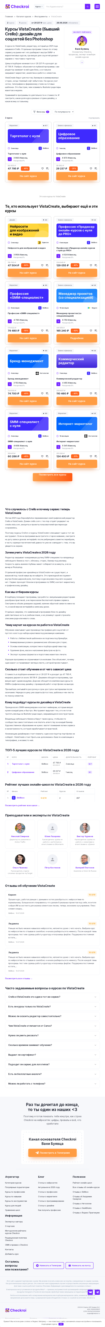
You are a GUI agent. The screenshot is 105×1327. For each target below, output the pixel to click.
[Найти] (87, 6)
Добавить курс (12, 1254)
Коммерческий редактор (69, 378)
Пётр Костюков (52, 867)
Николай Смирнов (20, 836)
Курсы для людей (13, 1206)
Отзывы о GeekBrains (82, 1208)
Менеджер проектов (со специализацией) (68, 314)
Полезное (79, 1176)
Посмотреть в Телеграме (55, 1152)
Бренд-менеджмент (18, 378)
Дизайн (12, 220)
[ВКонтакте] (90, 1292)
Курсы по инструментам (16, 1201)
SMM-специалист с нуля (20, 441)
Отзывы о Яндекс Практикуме (86, 1213)
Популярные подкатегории (17, 1187)
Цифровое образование (68, 154)
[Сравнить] (47, 168)
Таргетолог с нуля (17, 154)
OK (61, 1324)
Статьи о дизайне (46, 1206)
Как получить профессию (49, 1210)
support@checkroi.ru (93, 1313)
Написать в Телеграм (50, 1265)
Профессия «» (75, 249)
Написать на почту (81, 1265)
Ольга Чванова (20, 867)
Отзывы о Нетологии (82, 1203)
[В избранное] (42, 168)
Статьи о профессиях (47, 1192)
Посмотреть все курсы (52, 474)
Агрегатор (12, 1176)
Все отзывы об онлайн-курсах (86, 1187)
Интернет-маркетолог (67, 441)
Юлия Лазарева (52, 836)
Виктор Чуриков (85, 836)
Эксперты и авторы (14, 1222)
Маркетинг (13, 125)
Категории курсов (13, 1183)
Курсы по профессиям (15, 1192)
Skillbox (20, 798)
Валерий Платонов (85, 867)
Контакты (9, 1249)
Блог (41, 1176)
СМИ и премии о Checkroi (16, 1245)
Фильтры (42, 112)
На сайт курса (28, 176)
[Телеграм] (97, 1292)
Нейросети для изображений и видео (27, 248)
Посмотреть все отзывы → (19, 978)
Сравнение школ (12, 1210)
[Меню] (97, 6)
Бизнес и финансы (65, 125)
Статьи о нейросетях (47, 1183)
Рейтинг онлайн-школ (82, 1183)
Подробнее (76, 338)
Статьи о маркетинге (47, 1196)
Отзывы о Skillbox (80, 1192)
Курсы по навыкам (13, 1196)
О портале (10, 1226)
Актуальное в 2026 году (49, 1187)
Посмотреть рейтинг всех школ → (22, 805)
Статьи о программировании (51, 1201)
